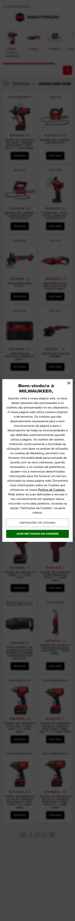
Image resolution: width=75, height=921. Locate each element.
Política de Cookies (51, 489)
